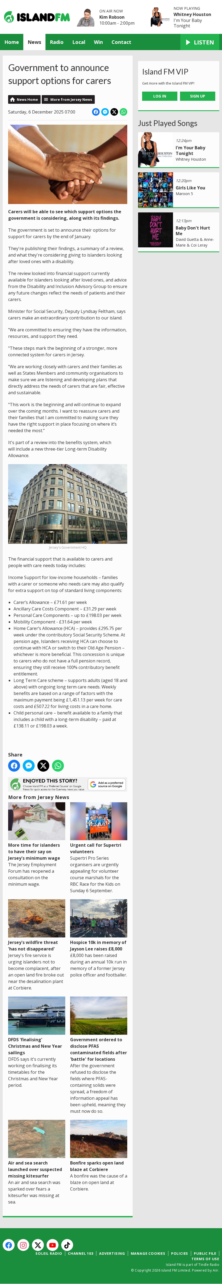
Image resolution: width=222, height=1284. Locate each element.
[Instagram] (23, 1245)
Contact (121, 42)
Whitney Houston (192, 14)
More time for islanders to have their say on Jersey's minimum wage (34, 851)
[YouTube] (52, 1245)
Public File (205, 1253)
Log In (159, 96)
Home (11, 42)
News (34, 42)
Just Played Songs (167, 123)
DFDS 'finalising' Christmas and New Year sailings (35, 1046)
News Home (27, 99)
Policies (179, 1253)
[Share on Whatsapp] (123, 112)
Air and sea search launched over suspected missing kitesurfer (35, 1169)
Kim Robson (112, 17)
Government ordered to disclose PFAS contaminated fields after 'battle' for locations (98, 1049)
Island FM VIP (165, 71)
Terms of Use (205, 1258)
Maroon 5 (184, 193)
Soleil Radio (48, 1253)
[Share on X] (114, 112)
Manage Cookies (148, 1253)
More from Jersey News (71, 99)
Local (78, 42)
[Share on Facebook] (96, 112)
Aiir (215, 1270)
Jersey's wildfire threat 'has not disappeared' (33, 945)
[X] (38, 1245)
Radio (57, 42)
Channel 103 (80, 1253)
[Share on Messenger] (105, 112)
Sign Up (197, 96)
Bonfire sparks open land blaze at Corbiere (97, 1166)
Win (98, 42)
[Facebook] (9, 1245)
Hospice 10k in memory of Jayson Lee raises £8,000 (98, 945)
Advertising (112, 1253)
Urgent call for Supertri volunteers (95, 848)
